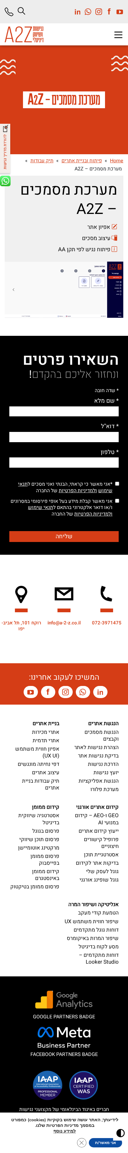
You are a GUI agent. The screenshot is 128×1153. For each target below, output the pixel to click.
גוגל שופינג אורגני (99, 880)
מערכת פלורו (104, 789)
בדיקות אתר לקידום (97, 863)
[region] (13, 289)
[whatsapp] (86, 11)
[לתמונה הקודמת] (114, 289)
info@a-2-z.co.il (64, 622)
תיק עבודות (41, 160)
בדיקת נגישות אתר (98, 756)
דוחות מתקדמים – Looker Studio (99, 958)
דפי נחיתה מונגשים (38, 764)
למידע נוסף (64, 1131)
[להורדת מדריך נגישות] (5, 150)
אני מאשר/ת (105, 1142)
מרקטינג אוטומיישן (38, 848)
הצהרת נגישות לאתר (96, 747)
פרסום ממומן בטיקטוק (34, 887)
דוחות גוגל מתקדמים (96, 930)
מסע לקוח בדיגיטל (99, 947)
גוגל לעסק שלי (102, 871)
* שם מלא (106, 401)
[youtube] (118, 11)
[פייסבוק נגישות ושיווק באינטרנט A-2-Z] (48, 692)
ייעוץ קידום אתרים (99, 831)
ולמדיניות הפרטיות (78, 490)
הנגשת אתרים (103, 723)
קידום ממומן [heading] (45, 807)
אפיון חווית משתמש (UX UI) (37, 752)
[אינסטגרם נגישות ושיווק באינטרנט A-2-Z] (65, 692)
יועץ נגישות (106, 772)
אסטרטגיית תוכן (101, 855)
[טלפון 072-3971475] (11, 11)
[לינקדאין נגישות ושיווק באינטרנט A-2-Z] (100, 692)
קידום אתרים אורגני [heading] (97, 807)
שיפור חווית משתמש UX (92, 921)
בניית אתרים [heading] (46, 723)
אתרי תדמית (46, 740)
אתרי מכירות (45, 732)
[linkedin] (77, 11)
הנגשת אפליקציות (99, 781)
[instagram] (97, 11)
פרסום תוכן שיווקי (39, 839)
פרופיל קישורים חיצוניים (101, 843)
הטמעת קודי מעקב (98, 913)
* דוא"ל (110, 426)
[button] (118, 34)
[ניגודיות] (120, 1133)
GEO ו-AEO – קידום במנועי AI (97, 819)
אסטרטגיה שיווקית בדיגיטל (38, 819)
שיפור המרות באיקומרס (93, 938)
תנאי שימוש (40, 507)
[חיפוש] (21, 10)
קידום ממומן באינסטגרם (45, 875)
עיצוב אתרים (45, 772)
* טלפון (110, 452)
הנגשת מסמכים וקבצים (102, 735)
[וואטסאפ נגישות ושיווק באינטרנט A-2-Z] (83, 692)
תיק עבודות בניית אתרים (40, 784)
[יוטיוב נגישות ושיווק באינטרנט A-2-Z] (31, 692)
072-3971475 (106, 622)
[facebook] (107, 11)
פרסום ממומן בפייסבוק (44, 859)
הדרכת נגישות (103, 764)
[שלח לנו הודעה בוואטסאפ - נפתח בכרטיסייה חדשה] (5, 184)
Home (116, 160)
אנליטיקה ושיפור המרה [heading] (93, 904)
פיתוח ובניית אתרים (82, 160)
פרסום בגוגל (45, 831)
